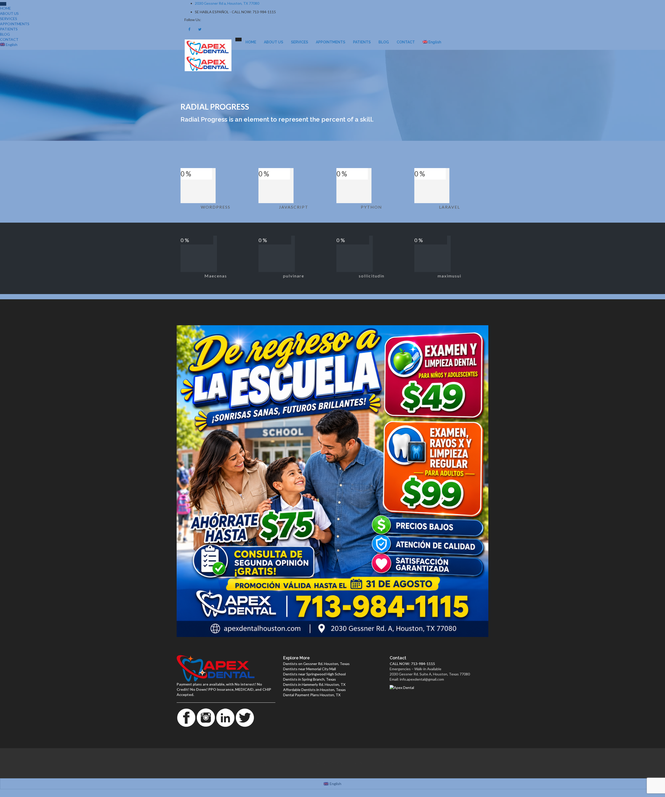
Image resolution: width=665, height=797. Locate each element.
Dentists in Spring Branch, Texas (309, 679)
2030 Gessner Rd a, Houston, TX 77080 (227, 3)
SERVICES (299, 42)
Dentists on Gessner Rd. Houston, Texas (316, 663)
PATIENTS (362, 42)
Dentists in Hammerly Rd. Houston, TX (314, 684)
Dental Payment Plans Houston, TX (312, 695)
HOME (250, 42)
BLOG (383, 42)
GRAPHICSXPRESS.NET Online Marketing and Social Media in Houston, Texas (332, 763)
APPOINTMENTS (330, 42)
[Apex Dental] (439, 687)
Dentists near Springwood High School (314, 674)
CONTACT (406, 42)
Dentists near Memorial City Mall (309, 669)
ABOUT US (273, 42)
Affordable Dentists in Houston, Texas (314, 689)
